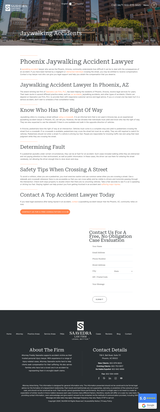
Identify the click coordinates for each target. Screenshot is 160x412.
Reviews (108, 334)
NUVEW (65, 401)
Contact (128, 334)
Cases (98, 334)
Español (79, 4)
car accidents (76, 94)
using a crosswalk (66, 117)
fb (98, 378)
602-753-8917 (117, 366)
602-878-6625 (132, 5)
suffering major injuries (110, 184)
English (65, 4)
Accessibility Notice (92, 401)
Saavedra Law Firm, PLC (56, 92)
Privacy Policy (106, 401)
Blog (118, 334)
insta (115, 378)
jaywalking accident (30, 69)
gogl (104, 378)
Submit (100, 299)
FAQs (62, 334)
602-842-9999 (118, 369)
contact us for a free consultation (41, 212)
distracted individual (74, 72)
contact (75, 202)
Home (9, 334)
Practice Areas (34, 334)
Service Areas (50, 334)
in (110, 378)
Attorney (19, 334)
